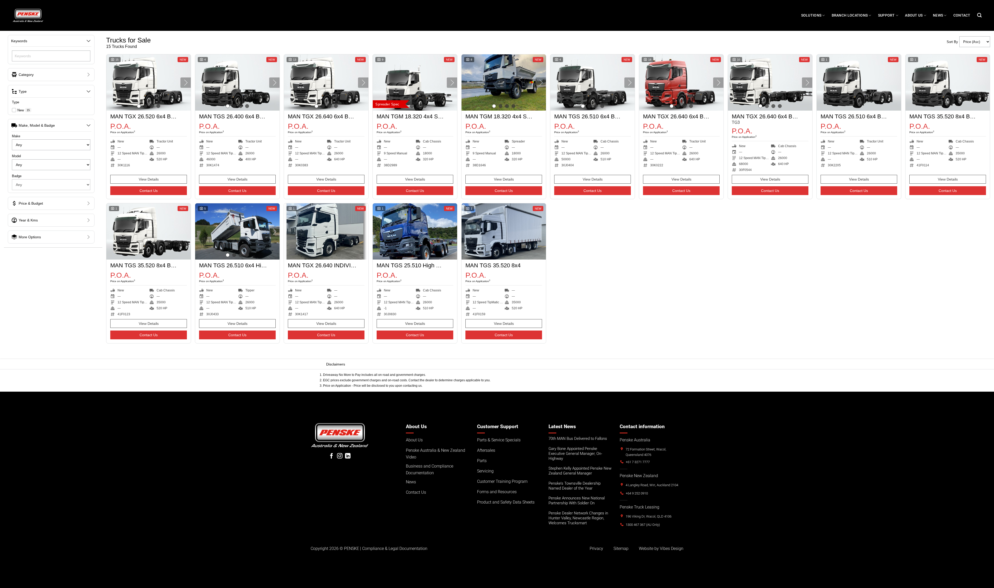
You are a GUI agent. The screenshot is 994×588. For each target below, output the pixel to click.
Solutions (811, 15)
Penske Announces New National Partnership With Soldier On (577, 500)
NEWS (938, 15)
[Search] (979, 15)
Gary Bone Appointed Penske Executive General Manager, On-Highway (575, 453)
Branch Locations (850, 15)
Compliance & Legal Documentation (394, 548)
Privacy (596, 548)
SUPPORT (886, 15)
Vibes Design (671, 548)
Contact (961, 15)
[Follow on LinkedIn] (347, 456)
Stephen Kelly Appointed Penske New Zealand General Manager (580, 471)
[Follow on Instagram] (339, 456)
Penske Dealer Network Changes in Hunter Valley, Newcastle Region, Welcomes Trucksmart (578, 518)
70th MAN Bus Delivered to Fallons (578, 438)
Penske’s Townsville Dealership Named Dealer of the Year (575, 486)
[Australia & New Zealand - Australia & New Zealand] (27, 15)
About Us (914, 15)
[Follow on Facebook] (331, 456)
